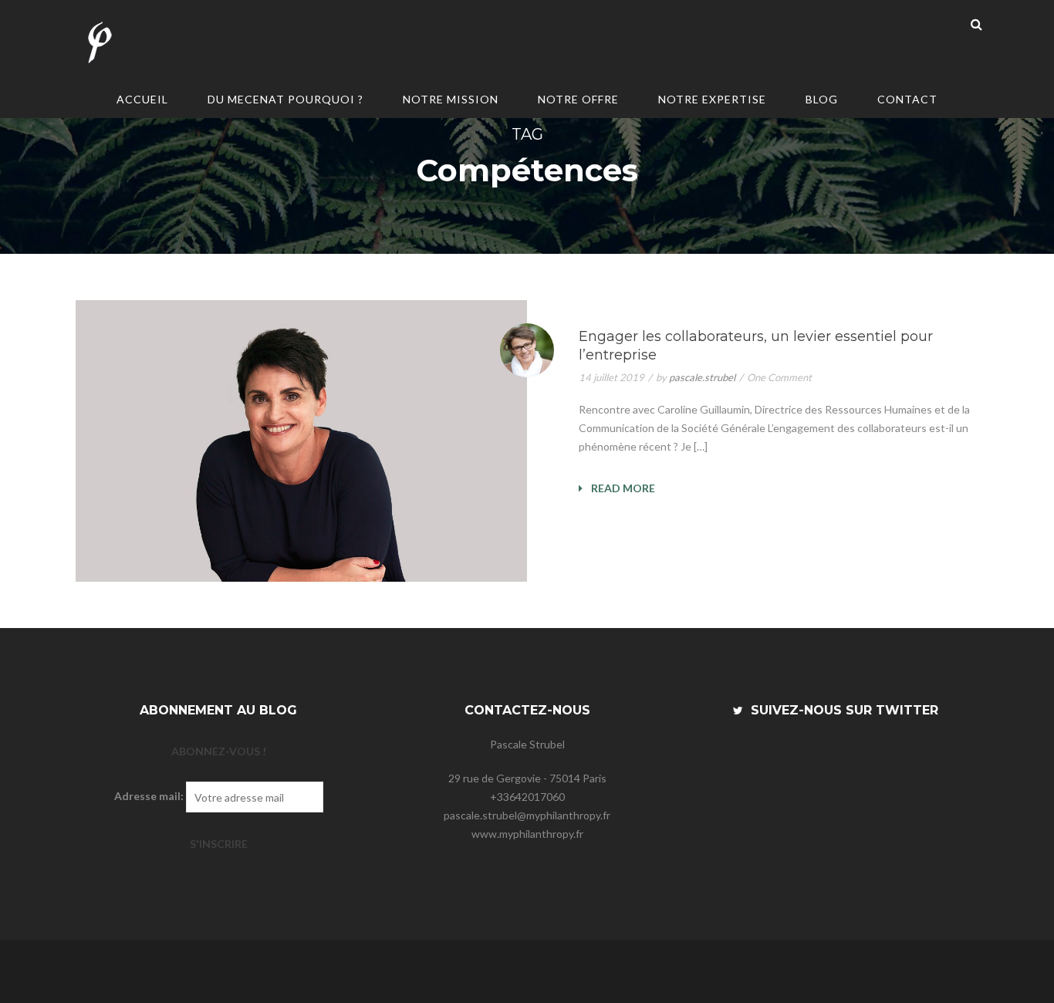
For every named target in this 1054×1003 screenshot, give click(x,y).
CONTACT (907, 99)
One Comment (779, 377)
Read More (622, 488)
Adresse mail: (149, 795)
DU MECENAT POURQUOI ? (285, 99)
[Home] (99, 44)
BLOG (822, 99)
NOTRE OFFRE (578, 99)
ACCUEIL (142, 99)
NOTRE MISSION (450, 99)
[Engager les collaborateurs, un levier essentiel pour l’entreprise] (301, 441)
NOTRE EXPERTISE (712, 99)
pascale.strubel (702, 377)
